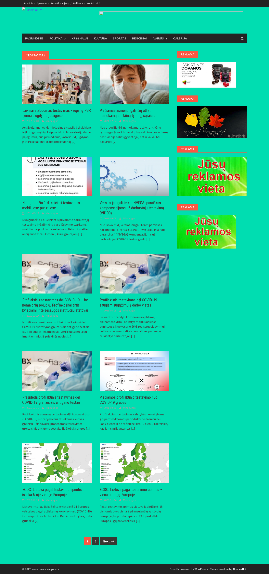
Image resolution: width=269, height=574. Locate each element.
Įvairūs (158, 38)
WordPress (201, 569)
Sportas (119, 38)
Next (106, 541)
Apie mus (42, 3)
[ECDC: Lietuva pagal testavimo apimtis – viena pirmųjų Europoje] (134, 463)
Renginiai (139, 38)
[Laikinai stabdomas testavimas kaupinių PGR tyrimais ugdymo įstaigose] (57, 84)
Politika (55, 38)
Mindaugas (52, 121)
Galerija (180, 38)
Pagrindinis (34, 38)
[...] (73, 142)
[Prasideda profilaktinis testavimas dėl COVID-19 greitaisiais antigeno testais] (57, 371)
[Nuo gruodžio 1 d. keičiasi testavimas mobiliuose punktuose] (57, 176)
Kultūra (100, 38)
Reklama (78, 3)
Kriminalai (80, 38)
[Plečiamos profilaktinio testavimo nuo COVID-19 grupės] (134, 371)
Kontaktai (92, 3)
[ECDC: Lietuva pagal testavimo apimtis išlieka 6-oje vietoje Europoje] (57, 463)
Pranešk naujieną (60, 3)
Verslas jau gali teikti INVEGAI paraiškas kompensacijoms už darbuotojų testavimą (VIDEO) (132, 207)
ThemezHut (239, 569)
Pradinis (28, 3)
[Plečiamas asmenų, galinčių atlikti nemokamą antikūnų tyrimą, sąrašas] (134, 84)
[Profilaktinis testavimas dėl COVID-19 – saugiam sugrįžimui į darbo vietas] (134, 273)
